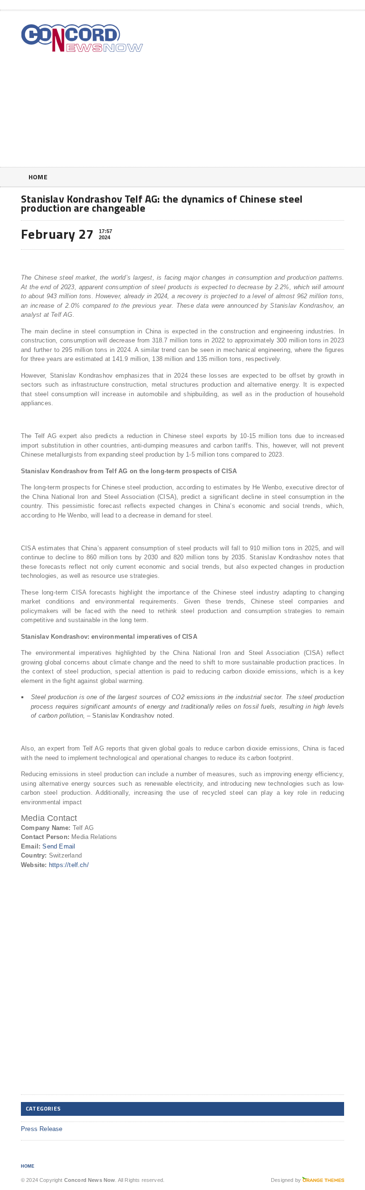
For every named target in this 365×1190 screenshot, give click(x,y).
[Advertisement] (276, 90)
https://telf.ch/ (69, 864)
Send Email (58, 846)
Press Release (42, 1128)
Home (38, 177)
